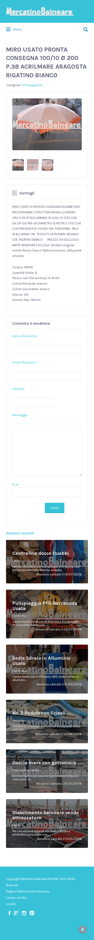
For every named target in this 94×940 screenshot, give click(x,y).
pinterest (31, 913)
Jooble (11, 904)
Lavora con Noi (16, 897)
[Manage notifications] (83, 929)
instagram (24, 913)
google (16, 913)
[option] (47, 124)
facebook (9, 913)
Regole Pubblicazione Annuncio (28, 891)
